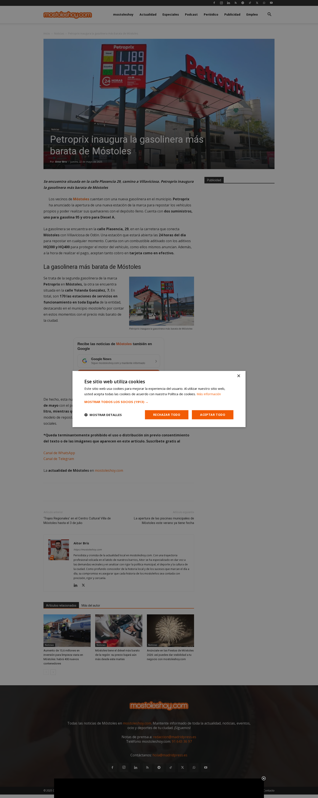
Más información (209, 394)
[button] (159, 402)
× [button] (238, 376)
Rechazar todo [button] (166, 415)
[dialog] (159, 399)
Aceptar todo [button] (212, 415)
